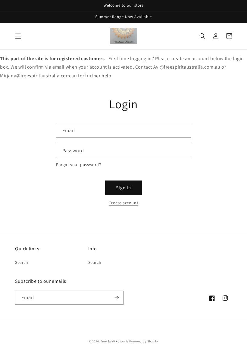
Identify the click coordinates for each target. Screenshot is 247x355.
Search (21, 262)
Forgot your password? (78, 164)
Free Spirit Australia (115, 341)
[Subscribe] (116, 298)
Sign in (123, 187)
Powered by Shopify (143, 341)
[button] (18, 36)
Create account (123, 202)
